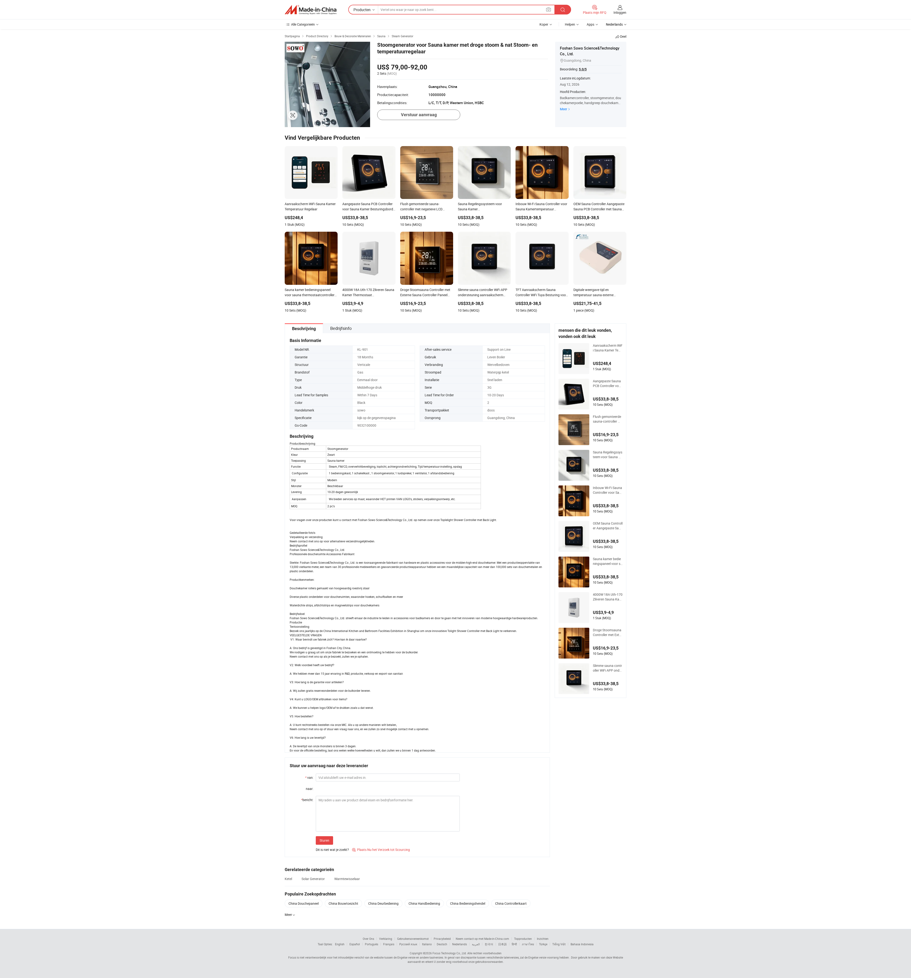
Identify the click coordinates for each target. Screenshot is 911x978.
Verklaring (385, 939)
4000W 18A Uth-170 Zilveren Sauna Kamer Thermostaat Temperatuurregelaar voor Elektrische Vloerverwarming (608, 597)
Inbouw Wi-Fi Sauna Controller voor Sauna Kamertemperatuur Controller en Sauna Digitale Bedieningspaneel (608, 490)
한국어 (489, 944)
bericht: (307, 800)
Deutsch (442, 944)
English (339, 944)
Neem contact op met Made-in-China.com (482, 939)
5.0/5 (583, 69)
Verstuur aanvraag (419, 114)
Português (371, 944)
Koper (543, 24)
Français (388, 944)
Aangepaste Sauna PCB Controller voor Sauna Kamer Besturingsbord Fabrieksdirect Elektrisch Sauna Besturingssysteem (608, 383)
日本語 (502, 944)
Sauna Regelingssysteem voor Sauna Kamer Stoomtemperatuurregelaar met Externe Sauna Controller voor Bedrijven (608, 454)
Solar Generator (313, 879)
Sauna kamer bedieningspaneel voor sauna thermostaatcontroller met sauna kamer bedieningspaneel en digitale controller (607, 561)
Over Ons (368, 939)
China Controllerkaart (511, 903)
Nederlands (459, 944)
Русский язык (408, 944)
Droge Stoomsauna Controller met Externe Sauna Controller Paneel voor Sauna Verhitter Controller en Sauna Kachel (607, 632)
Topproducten (523, 939)
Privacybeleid (442, 939)
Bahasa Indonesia (582, 944)
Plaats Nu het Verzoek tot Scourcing (381, 849)
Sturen (324, 840)
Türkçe (543, 944)
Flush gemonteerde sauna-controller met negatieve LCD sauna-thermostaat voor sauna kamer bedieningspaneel (608, 419)
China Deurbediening (383, 903)
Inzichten (542, 939)
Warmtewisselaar (347, 879)
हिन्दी (514, 944)
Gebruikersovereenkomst (413, 939)
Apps (590, 24)
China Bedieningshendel (467, 903)
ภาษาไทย (528, 944)
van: (309, 777)
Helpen (570, 24)
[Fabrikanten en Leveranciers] (310, 10)
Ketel (288, 879)
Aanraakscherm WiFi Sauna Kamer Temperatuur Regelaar (608, 348)
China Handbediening (424, 903)
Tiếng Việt (559, 944)
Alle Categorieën (303, 24)
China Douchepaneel (303, 903)
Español (354, 944)
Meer (563, 109)
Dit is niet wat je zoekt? (332, 849)
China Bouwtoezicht (343, 903)
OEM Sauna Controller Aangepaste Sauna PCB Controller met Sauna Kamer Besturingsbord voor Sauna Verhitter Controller (608, 526)
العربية (476, 944)
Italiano (427, 944)
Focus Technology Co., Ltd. (449, 953)
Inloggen (620, 12)
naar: (309, 788)
